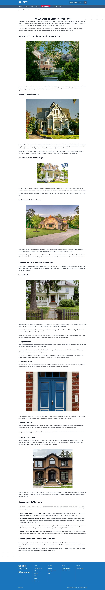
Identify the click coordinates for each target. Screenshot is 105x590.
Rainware (35, 578)
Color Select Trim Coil (38, 568)
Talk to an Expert (45, 6)
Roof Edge (36, 573)
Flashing (35, 575)
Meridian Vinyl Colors (66, 570)
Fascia (35, 576)
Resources (27, 6)
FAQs (49, 573)
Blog (37, 6)
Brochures (50, 567)
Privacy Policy (20, 587)
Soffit (35, 570)
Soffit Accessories (37, 572)
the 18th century (27, 326)
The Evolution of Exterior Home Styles (35, 9)
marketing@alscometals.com (24, 572)
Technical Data (50, 572)
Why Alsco (78, 565)
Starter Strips (36, 582)
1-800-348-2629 (23, 574)
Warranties (50, 568)
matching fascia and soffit (25, 444)
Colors (32, 6)
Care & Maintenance (52, 570)
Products (20, 6)
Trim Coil (35, 567)
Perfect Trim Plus (65, 567)
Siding (35, 580)
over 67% (67, 330)
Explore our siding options (44, 550)
